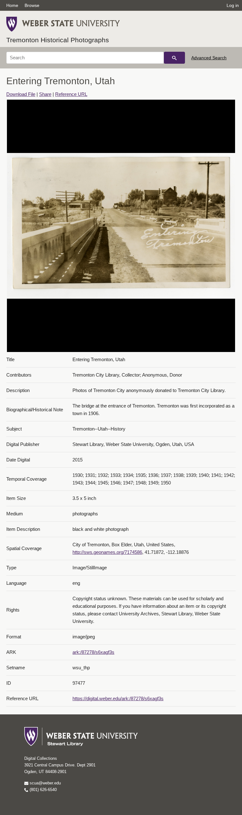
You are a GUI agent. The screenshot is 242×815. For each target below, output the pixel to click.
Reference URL (71, 94)
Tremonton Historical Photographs (57, 40)
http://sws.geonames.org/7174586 (107, 552)
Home (12, 5)
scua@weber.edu (44, 783)
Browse (32, 5)
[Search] (174, 58)
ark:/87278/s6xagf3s (93, 652)
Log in (233, 5)
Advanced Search (209, 57)
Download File (20, 94)
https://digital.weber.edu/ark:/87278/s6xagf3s (118, 698)
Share (45, 94)
